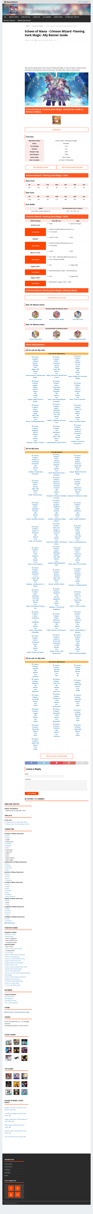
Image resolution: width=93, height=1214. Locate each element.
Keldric (8, 900)
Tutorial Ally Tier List (72, 17)
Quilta (7, 837)
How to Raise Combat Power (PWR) (16, 967)
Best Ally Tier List (9, 20)
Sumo (7, 864)
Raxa (7, 848)
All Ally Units (56, 130)
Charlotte (8, 890)
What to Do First (11, 934)
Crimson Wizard (10, 896)
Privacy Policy (8, 1164)
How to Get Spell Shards (13, 971)
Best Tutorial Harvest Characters (15, 954)
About (6, 1175)
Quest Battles (25, 17)
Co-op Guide (9, 953)
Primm (8, 876)
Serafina (8, 911)
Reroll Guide (9, 936)
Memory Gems (58, 17)
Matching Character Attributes (15, 963)
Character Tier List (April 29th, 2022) (16, 822)
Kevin (7, 888)
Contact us (7, 1169)
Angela (8, 886)
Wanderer (9, 921)
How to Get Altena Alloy (13, 985)
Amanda (8, 866)
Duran (8, 884)
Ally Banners (47, 17)
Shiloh (7, 909)
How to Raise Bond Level (13, 961)
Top (5, 17)
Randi (7, 874)
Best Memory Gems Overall (56, 298)
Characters (36, 17)
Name (26, 774)
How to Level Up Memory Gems (15, 959)
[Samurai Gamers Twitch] (17, 1194)
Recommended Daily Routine (14, 981)
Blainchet (8, 846)
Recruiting (7, 1172)
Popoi (7, 878)
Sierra (7, 915)
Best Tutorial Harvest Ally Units (72, 167)
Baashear (9, 844)
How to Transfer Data (12, 983)
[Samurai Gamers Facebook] (11, 1188)
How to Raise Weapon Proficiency (16, 977)
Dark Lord (9, 868)
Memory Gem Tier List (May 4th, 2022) (17, 824)
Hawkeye (8, 894)
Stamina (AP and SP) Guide (14, 969)
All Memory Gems (11, 1000)
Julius (7, 870)
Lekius (8, 904)
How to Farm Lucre (11, 965)
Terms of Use (8, 1167)
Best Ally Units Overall (40, 167)
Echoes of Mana (48, 40)
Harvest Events (13, 17)
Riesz (7, 892)
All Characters (10, 996)
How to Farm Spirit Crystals (14, 948)
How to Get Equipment (12, 957)
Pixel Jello (38, 40)
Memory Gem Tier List (24, 20)
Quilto (7, 835)
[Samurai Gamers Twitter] (17, 1188)
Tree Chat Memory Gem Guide (14, 1136)
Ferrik (7, 919)
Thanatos (9, 880)
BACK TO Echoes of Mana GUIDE (56, 756)
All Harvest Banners (12, 1003)
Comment (28, 779)
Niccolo (8, 913)
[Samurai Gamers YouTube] (11, 1194)
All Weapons (9, 998)
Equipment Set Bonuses (13, 979)
